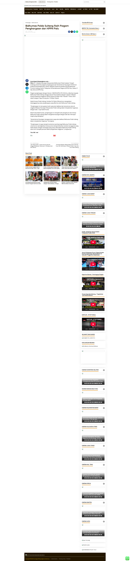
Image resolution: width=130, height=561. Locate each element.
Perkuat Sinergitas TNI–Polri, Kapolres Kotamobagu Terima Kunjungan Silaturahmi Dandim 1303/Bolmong (92, 437)
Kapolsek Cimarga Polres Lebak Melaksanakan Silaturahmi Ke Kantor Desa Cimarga (92, 513)
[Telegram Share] (74, 32)
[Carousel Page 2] (87, 169)
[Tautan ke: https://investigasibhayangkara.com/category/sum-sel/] (104, 370)
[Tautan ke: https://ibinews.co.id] (104, 34)
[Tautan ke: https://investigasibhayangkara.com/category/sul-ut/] (104, 427)
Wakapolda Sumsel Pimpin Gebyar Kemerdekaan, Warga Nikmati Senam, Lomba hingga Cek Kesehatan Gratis (51, 183)
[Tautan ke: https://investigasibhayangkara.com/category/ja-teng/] (104, 213)
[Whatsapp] (77, 32)
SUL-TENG (33, 32)
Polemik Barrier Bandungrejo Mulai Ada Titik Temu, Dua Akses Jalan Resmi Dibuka (92, 456)
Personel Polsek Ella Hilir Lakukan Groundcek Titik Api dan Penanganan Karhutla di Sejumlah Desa (93, 418)
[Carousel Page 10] (101, 169)
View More (52, 189)
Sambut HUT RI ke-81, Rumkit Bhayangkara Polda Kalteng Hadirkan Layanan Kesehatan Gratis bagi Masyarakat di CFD (92, 475)
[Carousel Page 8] (97, 169)
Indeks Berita (54, 558)
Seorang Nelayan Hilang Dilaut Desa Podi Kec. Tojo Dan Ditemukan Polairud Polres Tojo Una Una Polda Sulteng (67, 145)
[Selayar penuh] (102, 247)
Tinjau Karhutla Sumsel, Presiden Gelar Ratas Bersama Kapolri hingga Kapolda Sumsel (70, 167)
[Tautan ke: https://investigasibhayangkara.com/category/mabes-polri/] (104, 156)
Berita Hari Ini (28, 32)
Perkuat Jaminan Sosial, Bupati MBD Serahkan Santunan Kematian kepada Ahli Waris (69, 183)
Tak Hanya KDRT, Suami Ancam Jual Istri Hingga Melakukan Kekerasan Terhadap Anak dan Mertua (41, 145)
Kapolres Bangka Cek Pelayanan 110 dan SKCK (92, 399)
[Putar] (84, 247)
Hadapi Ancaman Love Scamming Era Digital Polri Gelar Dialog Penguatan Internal (92, 185)
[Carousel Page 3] (88, 169)
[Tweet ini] (72, 32)
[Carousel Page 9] (99, 169)
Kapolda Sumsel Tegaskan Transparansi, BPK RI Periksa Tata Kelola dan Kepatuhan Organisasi (93, 380)
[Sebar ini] (69, 32)
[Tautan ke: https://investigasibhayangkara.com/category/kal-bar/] (104, 408)
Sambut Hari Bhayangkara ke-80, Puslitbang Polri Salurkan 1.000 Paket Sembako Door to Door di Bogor (93, 204)
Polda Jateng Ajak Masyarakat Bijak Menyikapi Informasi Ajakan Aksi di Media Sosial (52, 167)
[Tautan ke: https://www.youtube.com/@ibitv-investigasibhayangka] (104, 23)
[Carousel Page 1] (85, 169)
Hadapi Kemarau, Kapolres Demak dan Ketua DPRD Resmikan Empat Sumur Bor (93, 223)
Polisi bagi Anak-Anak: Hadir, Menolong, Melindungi (91, 166)
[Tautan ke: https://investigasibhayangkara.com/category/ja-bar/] (104, 194)
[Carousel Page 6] (94, 169)
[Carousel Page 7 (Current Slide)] (96, 169)
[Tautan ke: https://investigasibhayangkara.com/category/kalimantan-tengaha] (104, 465)
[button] (104, 2)
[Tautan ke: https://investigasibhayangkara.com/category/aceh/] (104, 521)
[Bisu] (100, 247)
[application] (93, 242)
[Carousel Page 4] (90, 169)
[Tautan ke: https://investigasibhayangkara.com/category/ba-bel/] (104, 389)
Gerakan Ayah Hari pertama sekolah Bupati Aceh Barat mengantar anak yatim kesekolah (93, 532)
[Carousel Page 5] (92, 169)
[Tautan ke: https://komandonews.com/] (104, 28)
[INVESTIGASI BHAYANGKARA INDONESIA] (35, 5)
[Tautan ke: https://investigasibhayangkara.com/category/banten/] (104, 503)
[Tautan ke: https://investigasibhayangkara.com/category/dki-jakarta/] (104, 175)
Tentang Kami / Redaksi (64, 558)
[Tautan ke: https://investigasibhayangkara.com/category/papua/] (104, 484)
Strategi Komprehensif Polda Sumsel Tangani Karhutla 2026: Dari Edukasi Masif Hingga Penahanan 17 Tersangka (33, 183)
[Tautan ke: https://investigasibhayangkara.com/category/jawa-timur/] (104, 446)
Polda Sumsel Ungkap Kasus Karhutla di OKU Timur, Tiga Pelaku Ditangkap (33, 167)
